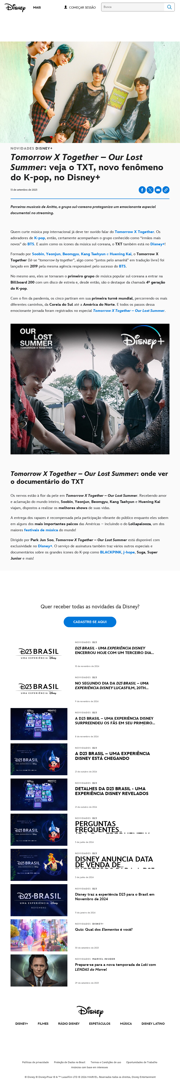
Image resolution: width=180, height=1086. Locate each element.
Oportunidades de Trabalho (141, 1062)
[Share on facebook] (142, 189)
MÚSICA (126, 1024)
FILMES (43, 1024)
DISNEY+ (21, 1024)
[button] (84, 7)
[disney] (90, 1011)
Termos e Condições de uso (106, 1062)
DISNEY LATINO (153, 1024)
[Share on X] (150, 189)
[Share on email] (158, 190)
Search (169, 7)
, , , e (81, 254)
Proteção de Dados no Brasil (69, 1062)
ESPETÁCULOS (99, 1024)
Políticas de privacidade (35, 1062)
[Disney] (15, 8)
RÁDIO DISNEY (68, 1024)
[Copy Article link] (165, 189)
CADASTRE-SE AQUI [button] (90, 622)
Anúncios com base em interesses (89, 1067)
